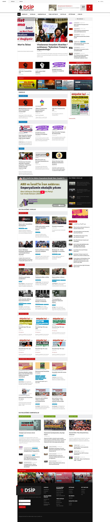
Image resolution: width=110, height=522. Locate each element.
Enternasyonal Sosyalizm (47, 505)
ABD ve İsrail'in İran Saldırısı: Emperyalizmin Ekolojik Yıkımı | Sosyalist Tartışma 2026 (83, 183)
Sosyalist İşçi (46, 502)
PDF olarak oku (21, 332)
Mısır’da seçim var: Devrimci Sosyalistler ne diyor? (41, 161)
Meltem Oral (43, 375)
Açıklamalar (46, 489)
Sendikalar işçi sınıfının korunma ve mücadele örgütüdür (69, 8)
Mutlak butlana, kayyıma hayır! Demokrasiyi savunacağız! (25, 110)
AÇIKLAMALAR (23, 96)
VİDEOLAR (12, 1)
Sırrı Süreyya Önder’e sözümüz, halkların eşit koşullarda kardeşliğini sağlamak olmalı (81, 56)
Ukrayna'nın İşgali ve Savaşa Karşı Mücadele (64, 84)
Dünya (45, 492)
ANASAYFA (4, 1)
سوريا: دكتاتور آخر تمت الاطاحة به (80, 224)
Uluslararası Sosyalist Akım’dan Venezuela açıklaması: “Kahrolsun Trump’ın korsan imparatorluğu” (39, 47)
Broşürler (71, 489)
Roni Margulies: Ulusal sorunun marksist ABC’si (63, 477)
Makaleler (58, 500)
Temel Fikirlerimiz (59, 505)
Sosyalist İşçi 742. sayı (25, 348)
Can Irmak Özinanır (39, 378)
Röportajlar (59, 502)
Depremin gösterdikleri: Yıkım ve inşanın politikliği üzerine (41, 399)
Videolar (70, 498)
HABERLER (24, 14)
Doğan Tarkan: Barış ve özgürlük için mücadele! (81, 477)
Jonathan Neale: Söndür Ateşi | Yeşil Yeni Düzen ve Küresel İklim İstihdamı (45, 85)
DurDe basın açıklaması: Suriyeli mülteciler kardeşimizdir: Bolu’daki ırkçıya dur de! (57, 450)
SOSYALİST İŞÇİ (23, 313)
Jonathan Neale (45, 88)
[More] (90, 178)
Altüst (45, 500)
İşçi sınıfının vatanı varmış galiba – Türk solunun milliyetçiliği (58, 399)
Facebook (83, 489)
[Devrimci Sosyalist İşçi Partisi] (26, 8)
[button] (63, 19)
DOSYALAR (63, 14)
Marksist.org (46, 499)
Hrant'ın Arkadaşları (60, 495)
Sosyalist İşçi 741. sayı (41, 348)
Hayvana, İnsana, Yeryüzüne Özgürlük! (26, 86)
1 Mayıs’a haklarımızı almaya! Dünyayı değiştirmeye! (41, 110)
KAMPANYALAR (42, 14)
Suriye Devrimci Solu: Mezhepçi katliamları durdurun (58, 162)
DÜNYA (21, 148)
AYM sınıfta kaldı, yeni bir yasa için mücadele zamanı (42, 228)
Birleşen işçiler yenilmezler (65, 6)
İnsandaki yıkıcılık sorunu (59, 372)
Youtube (83, 492)
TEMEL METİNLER (53, 14)
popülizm (20, 281)
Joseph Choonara (59, 88)
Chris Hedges (41, 379)
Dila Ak (26, 228)
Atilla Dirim (44, 378)
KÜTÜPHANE (72, 14)
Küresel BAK (58, 494)
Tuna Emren (40, 88)
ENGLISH (21, 1)
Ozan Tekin (29, 303)
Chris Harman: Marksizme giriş (82, 85)
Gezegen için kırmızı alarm (27, 433)
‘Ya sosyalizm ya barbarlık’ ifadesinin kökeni (57, 300)
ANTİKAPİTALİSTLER (24, 416)
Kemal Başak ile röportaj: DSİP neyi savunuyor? (26, 479)
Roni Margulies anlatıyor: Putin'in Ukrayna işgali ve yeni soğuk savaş (83, 191)
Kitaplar (70, 491)
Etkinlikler (46, 491)
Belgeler (58, 504)
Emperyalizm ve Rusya (58, 277)
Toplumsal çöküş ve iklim (42, 277)
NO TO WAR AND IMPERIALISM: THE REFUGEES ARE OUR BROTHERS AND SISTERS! (81, 246)
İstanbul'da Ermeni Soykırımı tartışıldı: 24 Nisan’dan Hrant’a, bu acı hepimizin (57, 457)
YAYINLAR (32, 14)
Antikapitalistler (59, 490)
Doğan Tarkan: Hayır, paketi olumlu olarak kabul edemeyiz (45, 479)
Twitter (82, 491)
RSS (82, 494)
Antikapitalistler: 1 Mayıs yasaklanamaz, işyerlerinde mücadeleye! (30, 465)
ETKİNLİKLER (23, 122)
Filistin (37, 379)
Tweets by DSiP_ (72, 118)
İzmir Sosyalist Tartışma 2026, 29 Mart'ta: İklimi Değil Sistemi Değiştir (25, 137)
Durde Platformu (59, 492)
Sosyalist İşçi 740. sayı (58, 348)
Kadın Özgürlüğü (21, 228)
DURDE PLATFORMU (49, 416)
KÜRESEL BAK (73, 416)
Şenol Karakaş (83, 41)
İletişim (70, 503)
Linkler (70, 504)
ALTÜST (21, 264)
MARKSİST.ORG (23, 213)
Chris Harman (78, 88)
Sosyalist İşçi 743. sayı (58, 327)
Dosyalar (71, 492)
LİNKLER (80, 14)
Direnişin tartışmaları (58, 226)
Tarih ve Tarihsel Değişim (22, 303)
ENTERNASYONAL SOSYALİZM (27, 359)
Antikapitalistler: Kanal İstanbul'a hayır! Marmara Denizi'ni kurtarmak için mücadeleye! (32, 458)
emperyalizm (65, 88)
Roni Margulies (38, 375)
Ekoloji (33, 455)
